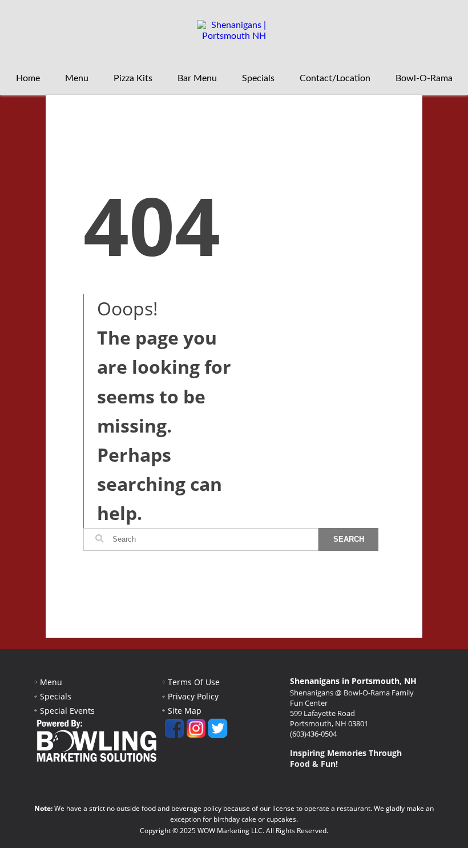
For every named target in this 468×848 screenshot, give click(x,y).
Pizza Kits (133, 78)
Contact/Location (335, 78)
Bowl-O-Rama (424, 78)
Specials (258, 78)
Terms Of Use (194, 682)
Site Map (184, 710)
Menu (76, 78)
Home (28, 78)
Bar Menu (197, 78)
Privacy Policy (193, 696)
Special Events (67, 710)
